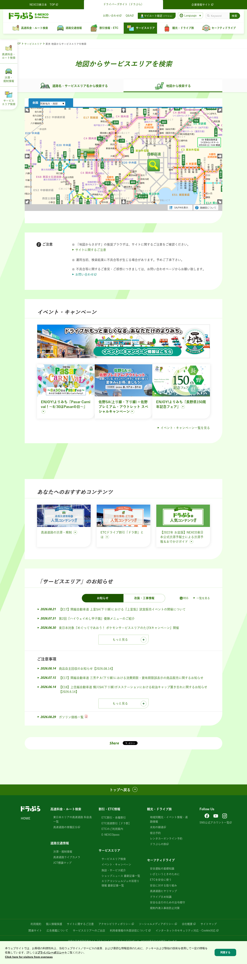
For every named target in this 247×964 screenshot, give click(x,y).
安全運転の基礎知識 (162, 868)
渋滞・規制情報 (62, 851)
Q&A (128, 15)
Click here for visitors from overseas (29, 956)
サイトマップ (208, 924)
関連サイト (35, 930)
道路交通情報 (59, 843)
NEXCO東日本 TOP (42, 4)
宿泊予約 (155, 833)
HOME (25, 818)
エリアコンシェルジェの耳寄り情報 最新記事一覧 (120, 883)
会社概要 (187, 924)
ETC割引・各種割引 (114, 817)
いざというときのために (165, 874)
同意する (225, 952)
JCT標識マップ (62, 862)
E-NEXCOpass (110, 834)
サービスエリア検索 (114, 859)
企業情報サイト (200, 4)
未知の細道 (156, 827)
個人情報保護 (54, 924)
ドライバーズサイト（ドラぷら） (123, 4)
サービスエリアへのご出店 (89, 930)
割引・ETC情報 (109, 809)
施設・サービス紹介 (114, 870)
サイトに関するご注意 (90, 249)
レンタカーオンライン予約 (166, 838)
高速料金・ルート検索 (65, 809)
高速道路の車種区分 (65, 827)
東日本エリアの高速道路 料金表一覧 (72, 819)
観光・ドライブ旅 (159, 809)
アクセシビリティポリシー (114, 924)
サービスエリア (33, 44)
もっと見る (120, 639)
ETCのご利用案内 (112, 829)
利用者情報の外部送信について (129, 930)
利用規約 (35, 924)
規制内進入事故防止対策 (165, 908)
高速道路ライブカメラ (66, 857)
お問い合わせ (111, 15)
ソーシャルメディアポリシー (156, 924)
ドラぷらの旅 (158, 844)
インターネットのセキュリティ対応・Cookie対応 (186, 930)
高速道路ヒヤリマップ (163, 891)
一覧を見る (203, 598)
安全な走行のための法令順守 (167, 902)
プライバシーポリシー (50, 952)
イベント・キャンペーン (116, 864)
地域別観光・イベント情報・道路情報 (169, 819)
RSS (185, 598)
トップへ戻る (120, 790)
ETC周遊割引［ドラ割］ (116, 823)
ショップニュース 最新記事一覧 (121, 876)
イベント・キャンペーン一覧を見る (185, 427)
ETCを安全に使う (161, 879)
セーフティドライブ (161, 860)
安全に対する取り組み (163, 885)
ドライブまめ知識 (161, 896)
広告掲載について (57, 930)
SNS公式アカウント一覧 (214, 822)
